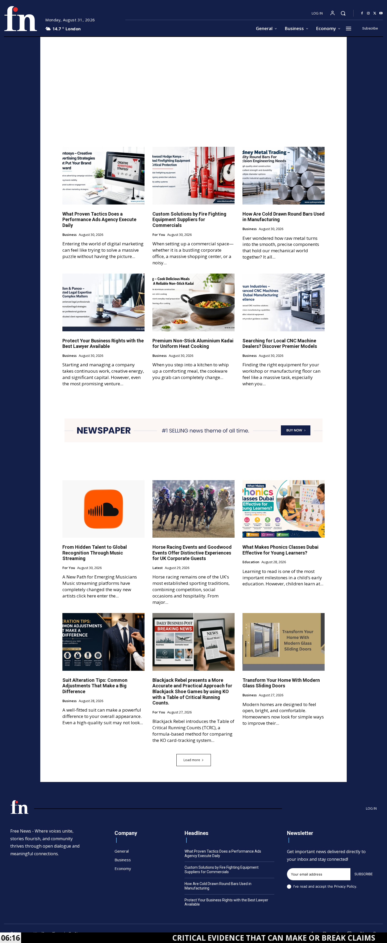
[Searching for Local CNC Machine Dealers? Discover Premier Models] (283, 302)
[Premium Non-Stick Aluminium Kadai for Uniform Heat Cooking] (193, 302)
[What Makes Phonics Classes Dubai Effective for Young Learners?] (283, 509)
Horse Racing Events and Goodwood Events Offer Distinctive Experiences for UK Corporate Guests (192, 552)
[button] (343, 13)
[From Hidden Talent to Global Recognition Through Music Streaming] (103, 509)
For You (158, 235)
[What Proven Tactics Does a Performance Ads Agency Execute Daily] (103, 175)
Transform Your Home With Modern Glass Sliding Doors (281, 683)
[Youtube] (381, 13)
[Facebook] (362, 13)
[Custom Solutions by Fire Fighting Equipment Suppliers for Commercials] (193, 175)
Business (69, 235)
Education (250, 562)
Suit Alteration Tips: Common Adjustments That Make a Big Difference (94, 685)
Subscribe (363, 874)
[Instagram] (368, 13)
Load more (191, 760)
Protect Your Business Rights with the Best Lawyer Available (103, 343)
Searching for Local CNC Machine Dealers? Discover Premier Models (279, 343)
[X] (374, 13)
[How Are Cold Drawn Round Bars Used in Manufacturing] (283, 175)
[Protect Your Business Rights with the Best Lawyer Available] (103, 302)
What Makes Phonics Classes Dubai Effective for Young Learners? (280, 550)
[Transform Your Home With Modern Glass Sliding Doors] (283, 641)
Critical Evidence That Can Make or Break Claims (227, 938)
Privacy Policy (345, 886)
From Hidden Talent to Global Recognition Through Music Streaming (94, 552)
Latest (157, 568)
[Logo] (20, 19)
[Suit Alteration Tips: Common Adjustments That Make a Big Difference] (103, 641)
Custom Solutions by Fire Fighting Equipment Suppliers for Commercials (189, 219)
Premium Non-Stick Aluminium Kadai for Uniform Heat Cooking (193, 343)
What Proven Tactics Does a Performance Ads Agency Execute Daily (99, 219)
